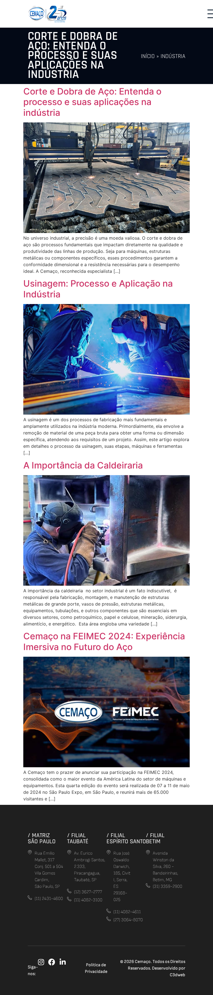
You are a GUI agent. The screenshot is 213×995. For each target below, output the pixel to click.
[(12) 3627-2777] (69, 891)
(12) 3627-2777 (88, 892)
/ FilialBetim (155, 838)
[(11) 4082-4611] (108, 911)
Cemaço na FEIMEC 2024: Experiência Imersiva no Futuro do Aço (104, 641)
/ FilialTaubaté (77, 838)
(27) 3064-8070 (128, 920)
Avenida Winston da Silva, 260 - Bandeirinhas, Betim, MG (165, 867)
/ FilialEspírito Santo (126, 838)
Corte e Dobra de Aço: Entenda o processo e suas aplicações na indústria (92, 102)
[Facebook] (51, 962)
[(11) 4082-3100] (69, 899)
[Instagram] (40, 962)
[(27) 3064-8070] (108, 919)
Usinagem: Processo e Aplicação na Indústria (98, 288)
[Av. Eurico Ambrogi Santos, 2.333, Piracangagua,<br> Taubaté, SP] (69, 852)
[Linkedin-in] (62, 962)
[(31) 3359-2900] (148, 885)
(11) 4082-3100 (88, 900)
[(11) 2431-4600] (30, 898)
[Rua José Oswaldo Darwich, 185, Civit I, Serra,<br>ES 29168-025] (108, 852)
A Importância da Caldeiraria (83, 465)
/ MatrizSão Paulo (41, 838)
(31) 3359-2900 (167, 886)
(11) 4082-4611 (127, 912)
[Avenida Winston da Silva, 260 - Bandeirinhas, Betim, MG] (148, 852)
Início (148, 56)
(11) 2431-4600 (49, 898)
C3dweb (177, 975)
